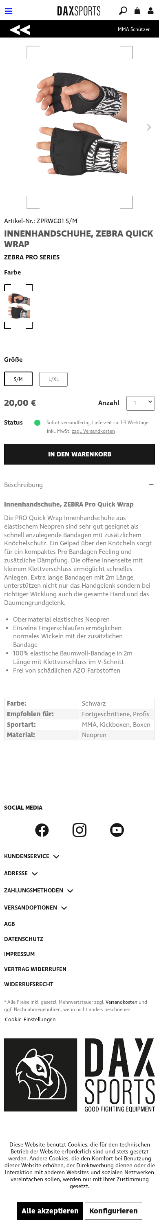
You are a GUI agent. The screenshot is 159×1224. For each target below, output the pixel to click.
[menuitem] (28, 6)
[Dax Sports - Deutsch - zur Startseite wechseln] (78, 10)
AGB (9, 924)
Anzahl (108, 403)
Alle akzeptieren (50, 1210)
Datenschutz (23, 939)
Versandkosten (121, 1002)
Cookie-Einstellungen (30, 1019)
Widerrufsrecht (28, 984)
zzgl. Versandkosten (93, 431)
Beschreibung (23, 485)
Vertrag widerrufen (35, 969)
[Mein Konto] (151, 10)
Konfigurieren (113, 1210)
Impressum (19, 954)
